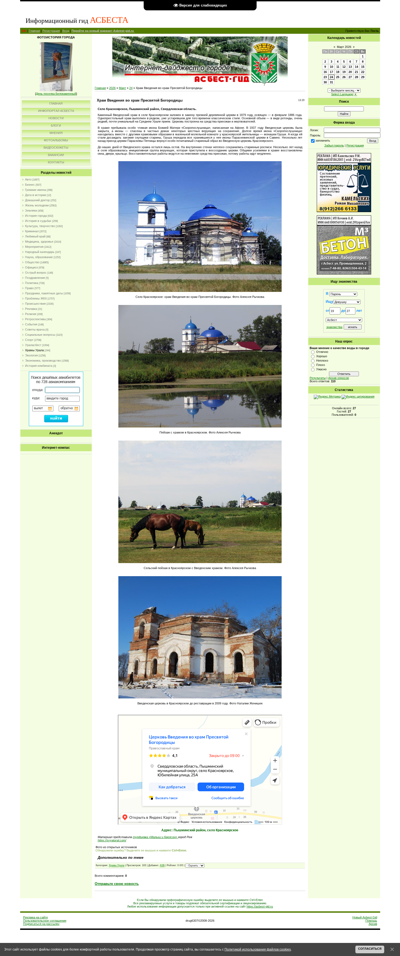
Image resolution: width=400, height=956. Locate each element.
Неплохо (322, 360)
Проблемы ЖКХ (36, 298)
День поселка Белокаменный (56, 93)
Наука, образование (39, 257)
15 (362, 66)
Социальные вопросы (40, 334)
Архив (373, 924)
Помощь (371, 920)
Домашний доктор (37, 200)
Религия (30, 314)
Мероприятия (34, 246)
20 (350, 72)
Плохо (320, 364)
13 (350, 66)
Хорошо (321, 356)
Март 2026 (344, 46)
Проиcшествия (35, 303)
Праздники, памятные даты (44, 293)
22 (362, 72)
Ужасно (321, 369)
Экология (31, 355)
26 (344, 77)
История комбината (38, 365)
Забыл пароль (334, 145)
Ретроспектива (35, 319)
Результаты (318, 378)
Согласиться (369, 948)
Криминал (32, 231)
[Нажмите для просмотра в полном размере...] (200, 290)
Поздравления (35, 277)
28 (356, 77)
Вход (65, 30)
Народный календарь (39, 251)
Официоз (31, 267)
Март (122, 88)
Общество (32, 262)
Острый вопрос (36, 272)
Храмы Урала (34, 350)
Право (29, 288)
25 (337, 77)
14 (356, 66)
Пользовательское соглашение (44, 920)
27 (350, 77)
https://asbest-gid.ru (260, 906)
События (31, 324)
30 (325, 82)
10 (331, 66)
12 (344, 66)
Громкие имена (35, 189)
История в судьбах (38, 220)
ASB (162, 865)
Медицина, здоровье (39, 241)
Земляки (31, 210)
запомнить (322, 140)
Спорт (29, 339)
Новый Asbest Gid (364, 917)
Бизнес (30, 184)
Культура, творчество (40, 226)
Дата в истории (35, 195)
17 (331, 72)
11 (337, 66)
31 (331, 82)
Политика (31, 283)
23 (325, 77)
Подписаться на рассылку (41, 924)
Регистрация (51, 30)
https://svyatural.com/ (112, 840)
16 (325, 72)
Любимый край (35, 236)
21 (356, 72)
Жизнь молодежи (37, 205)
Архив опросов (338, 378)
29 (362, 77)
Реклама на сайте (35, 917)
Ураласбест (33, 345)
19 (344, 72)
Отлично (322, 351)
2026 (112, 88)
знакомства (334, 327)
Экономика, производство (43, 360)
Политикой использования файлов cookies (257, 949)
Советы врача (35, 329)
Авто (28, 179)
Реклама (31, 308)
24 (131, 88)
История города (36, 215)
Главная (34, 30)
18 (337, 72)
